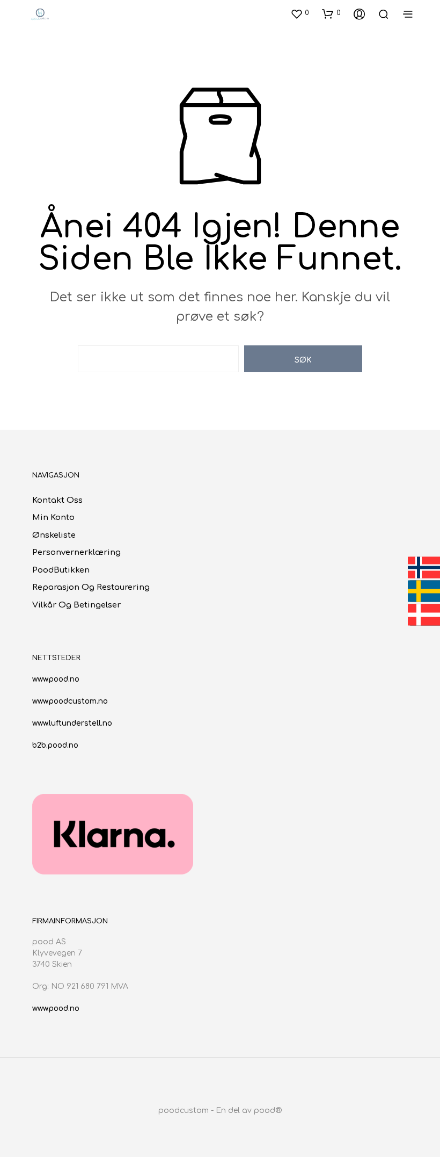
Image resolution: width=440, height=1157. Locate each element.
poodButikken (61, 570)
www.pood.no (55, 679)
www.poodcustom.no (70, 701)
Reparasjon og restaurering (91, 587)
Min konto (53, 517)
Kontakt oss (57, 500)
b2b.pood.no (55, 745)
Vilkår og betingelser (76, 605)
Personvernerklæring (76, 552)
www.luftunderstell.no (72, 723)
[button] (299, 13)
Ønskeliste (54, 535)
